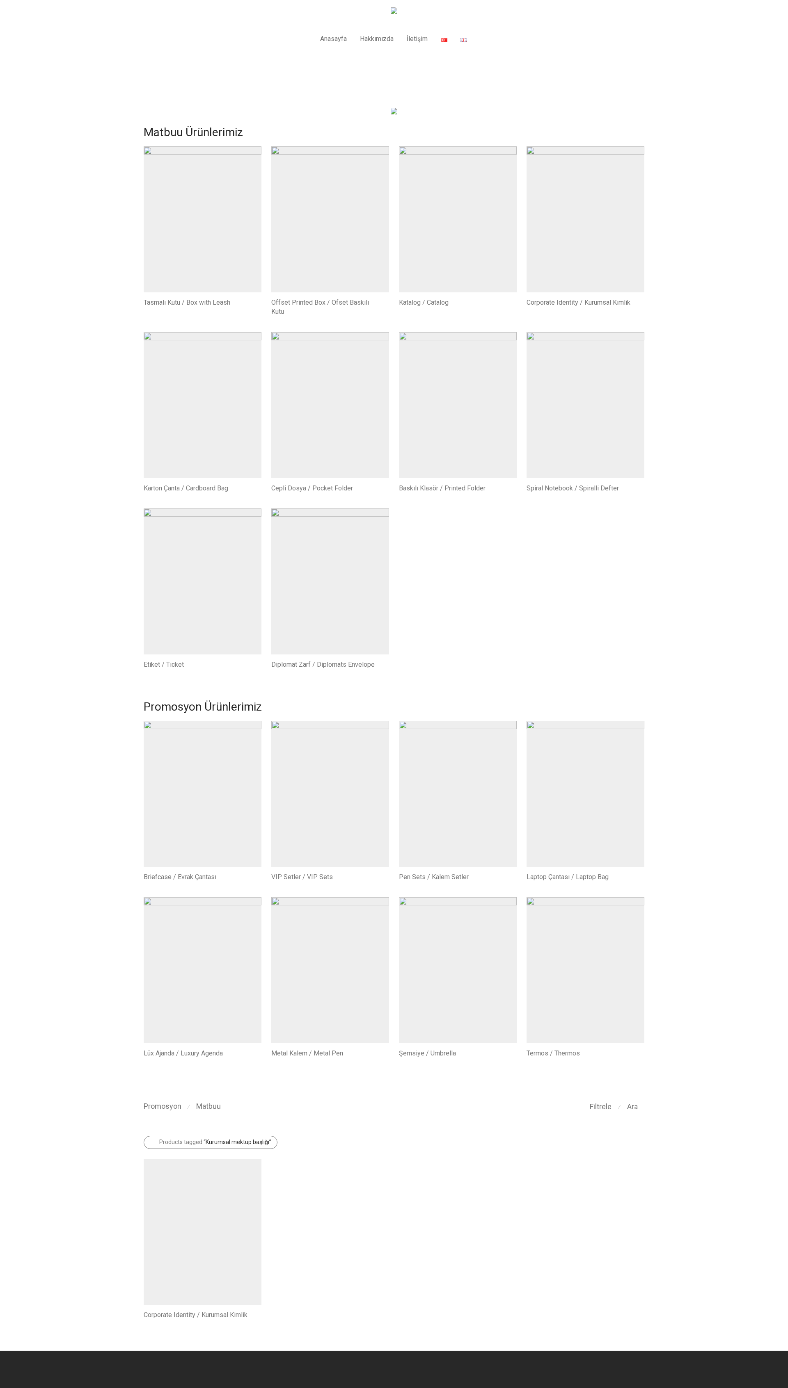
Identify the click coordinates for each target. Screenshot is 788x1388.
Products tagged (215, 1142)
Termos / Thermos (553, 1053)
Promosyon (162, 1106)
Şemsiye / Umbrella (427, 1053)
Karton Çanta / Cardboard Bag (186, 488)
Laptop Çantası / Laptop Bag (568, 877)
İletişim (417, 39)
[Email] (641, 1369)
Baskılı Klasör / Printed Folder (442, 488)
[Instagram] (614, 1369)
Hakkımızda (377, 39)
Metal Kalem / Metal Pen (307, 1053)
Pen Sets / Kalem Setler (434, 877)
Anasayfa (333, 39)
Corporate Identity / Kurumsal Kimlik (578, 302)
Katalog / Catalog (424, 302)
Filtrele (601, 1106)
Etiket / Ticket (164, 664)
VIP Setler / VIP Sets (302, 877)
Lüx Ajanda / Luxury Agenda (183, 1053)
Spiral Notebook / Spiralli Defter (573, 488)
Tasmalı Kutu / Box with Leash (187, 302)
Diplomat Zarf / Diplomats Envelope (323, 664)
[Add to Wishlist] (257, 301)
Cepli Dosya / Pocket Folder (312, 488)
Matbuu (208, 1106)
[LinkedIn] (628, 1369)
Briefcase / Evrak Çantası (180, 877)
